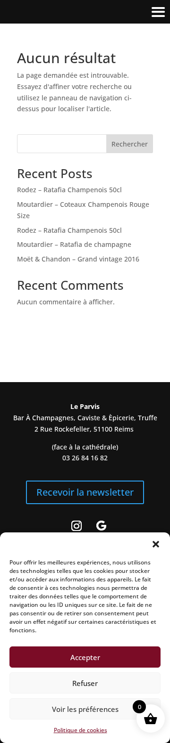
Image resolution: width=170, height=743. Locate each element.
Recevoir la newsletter (85, 492)
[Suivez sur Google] (101, 525)
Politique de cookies (80, 730)
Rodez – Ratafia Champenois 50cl (69, 189)
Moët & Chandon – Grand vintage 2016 (78, 258)
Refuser (85, 683)
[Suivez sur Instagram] (76, 525)
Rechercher (129, 143)
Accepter (85, 657)
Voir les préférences (85, 709)
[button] (156, 544)
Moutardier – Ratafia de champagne (74, 244)
